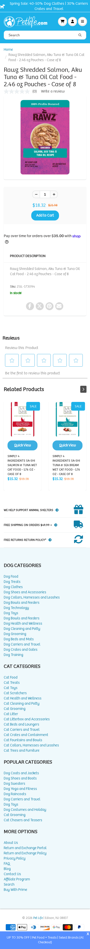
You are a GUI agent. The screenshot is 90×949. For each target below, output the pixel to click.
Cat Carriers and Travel (22, 730)
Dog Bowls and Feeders (22, 603)
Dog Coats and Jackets (21, 773)
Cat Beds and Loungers (21, 724)
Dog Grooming (15, 634)
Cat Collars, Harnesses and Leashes (31, 745)
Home (8, 49)
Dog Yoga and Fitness (20, 789)
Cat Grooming (15, 709)
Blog (7, 869)
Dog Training (13, 655)
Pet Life (38, 918)
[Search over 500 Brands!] (80, 35)
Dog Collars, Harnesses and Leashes (32, 597)
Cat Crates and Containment (26, 735)
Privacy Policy (15, 858)
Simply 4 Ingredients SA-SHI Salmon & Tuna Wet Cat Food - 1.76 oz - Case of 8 (22, 426)
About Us (11, 843)
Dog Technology (16, 608)
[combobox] (45, 35)
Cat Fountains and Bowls (23, 740)
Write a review (53, 91)
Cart (62, 21)
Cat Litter (11, 714)
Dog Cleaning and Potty (22, 629)
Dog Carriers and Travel (22, 644)
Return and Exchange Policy (25, 853)
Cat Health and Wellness (23, 698)
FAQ (7, 864)
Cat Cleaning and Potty (22, 703)
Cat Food (11, 677)
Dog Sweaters (14, 783)
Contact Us (12, 874)
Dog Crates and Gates (21, 649)
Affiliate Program (17, 879)
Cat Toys (11, 688)
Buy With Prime (15, 890)
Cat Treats (12, 683)
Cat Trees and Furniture (22, 750)
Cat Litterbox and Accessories (27, 719)
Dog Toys (11, 613)
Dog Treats (12, 582)
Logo (27, 21)
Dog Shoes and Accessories (25, 592)
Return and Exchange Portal (25, 848)
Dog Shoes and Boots (20, 778)
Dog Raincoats (15, 794)
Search (9, 884)
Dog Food (11, 576)
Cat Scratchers (15, 693)
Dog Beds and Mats (19, 639)
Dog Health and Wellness (23, 623)
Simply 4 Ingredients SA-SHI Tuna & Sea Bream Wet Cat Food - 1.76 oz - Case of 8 (67, 426)
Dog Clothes (13, 587)
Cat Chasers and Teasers (23, 820)
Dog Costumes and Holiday (25, 810)
